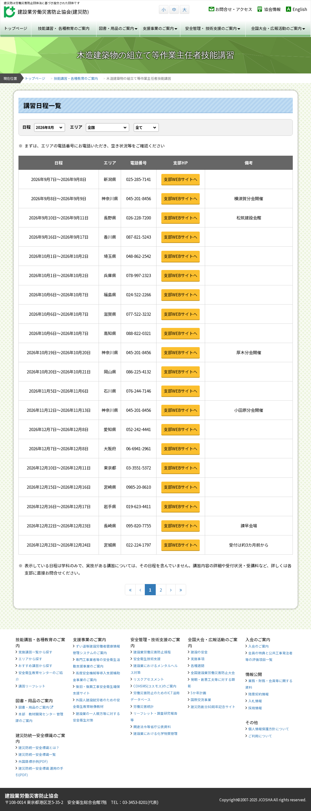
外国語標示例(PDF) (33, 761)
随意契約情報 (258, 694)
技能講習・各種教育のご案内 (76, 78)
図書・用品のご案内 (34, 707)
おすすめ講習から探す (35, 665)
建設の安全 (199, 651)
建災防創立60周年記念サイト (213, 706)
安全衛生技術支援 (147, 658)
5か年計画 (198, 692)
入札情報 (255, 700)
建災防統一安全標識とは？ (38, 747)
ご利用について (260, 735)
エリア (76, 127)
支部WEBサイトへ (180, 179)
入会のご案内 (258, 646)
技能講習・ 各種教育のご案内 (63, 28)
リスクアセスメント (148, 679)
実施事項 (197, 658)
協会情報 (272, 9)
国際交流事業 (201, 699)
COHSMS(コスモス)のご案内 (154, 686)
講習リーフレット (31, 686)
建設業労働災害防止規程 (152, 651)
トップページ (15, 28)
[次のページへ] (171, 589)
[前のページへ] (140, 589)
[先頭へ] (130, 589)
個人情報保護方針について (268, 728)
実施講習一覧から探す (35, 651)
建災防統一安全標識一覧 (37, 754)
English (300, 9)
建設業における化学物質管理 (155, 733)
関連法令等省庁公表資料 (152, 726)
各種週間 (197, 665)
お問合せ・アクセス (233, 9)
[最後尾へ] (180, 589)
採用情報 (255, 707)
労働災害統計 (143, 706)
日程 (26, 127)
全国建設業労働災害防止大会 (213, 672)
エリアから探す (30, 658)
